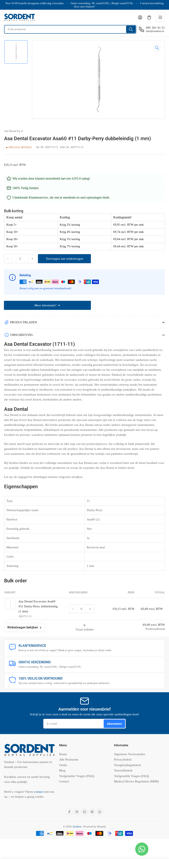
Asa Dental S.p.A (13, 131)
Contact (64, 781)
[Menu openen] (160, 17)
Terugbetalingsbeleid (127, 765)
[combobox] (70, 29)
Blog (62, 770)
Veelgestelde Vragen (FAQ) (76, 776)
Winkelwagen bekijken (22, 627)
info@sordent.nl (155, 31)
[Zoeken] (130, 29)
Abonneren (114, 724)
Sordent (77, 826)
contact (39, 791)
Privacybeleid (122, 759)
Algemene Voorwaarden (129, 754)
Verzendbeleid (123, 770)
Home (63, 754)
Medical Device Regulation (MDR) (136, 781)
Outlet (63, 765)
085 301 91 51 (155, 27)
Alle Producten (68, 759)
